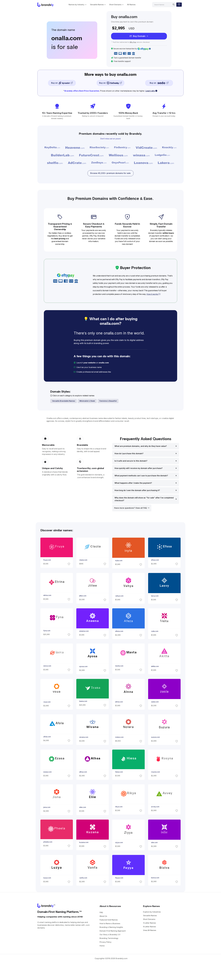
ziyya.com (119, 842)
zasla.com (155, 702)
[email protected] (119, 372)
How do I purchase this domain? (129, 454)
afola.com (47, 737)
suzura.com (155, 737)
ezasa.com (47, 772)
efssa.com (155, 560)
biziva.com (155, 878)
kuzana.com (83, 842)
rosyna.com (155, 772)
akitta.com (155, 666)
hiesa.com (119, 772)
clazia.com (83, 560)
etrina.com (47, 595)
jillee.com (82, 596)
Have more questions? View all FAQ (130, 508)
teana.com (83, 701)
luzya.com (47, 878)
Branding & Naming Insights (111, 927)
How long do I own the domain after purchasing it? (137, 490)
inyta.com (118, 560)
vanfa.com (83, 878)
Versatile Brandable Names (63, 401)
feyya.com (119, 878)
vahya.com (119, 596)
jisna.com (46, 807)
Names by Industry (76, 5)
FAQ (101, 912)
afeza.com (119, 631)
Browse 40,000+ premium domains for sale (110, 173)
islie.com (154, 842)
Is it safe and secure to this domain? (131, 461)
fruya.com (47, 560)
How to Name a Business (110, 923)
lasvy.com (154, 596)
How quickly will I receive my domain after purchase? (139, 468)
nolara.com (119, 737)
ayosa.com (83, 666)
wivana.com (83, 737)
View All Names (149, 930)
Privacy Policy (105, 942)
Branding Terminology (109, 938)
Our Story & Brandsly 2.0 (110, 935)
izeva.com (47, 666)
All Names (131, 5)
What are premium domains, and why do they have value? (141, 446)
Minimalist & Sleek (87, 401)
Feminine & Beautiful (108, 401)
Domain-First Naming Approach (113, 931)
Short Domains (115, 5)
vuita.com (154, 631)
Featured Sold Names (109, 920)
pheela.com (47, 842)
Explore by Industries (152, 912)
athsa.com (83, 772)
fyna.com (46, 631)
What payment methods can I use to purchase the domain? (141, 476)
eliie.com (82, 807)
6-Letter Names (149, 927)
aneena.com (84, 631)
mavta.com (119, 666)
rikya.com (118, 807)
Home (102, 946)
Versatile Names (97, 5)
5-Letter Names (149, 923)
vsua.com (46, 702)
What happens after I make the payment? (133, 483)
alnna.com (119, 702)
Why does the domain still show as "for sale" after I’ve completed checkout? (144, 499)
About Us (103, 916)
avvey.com (155, 807)
